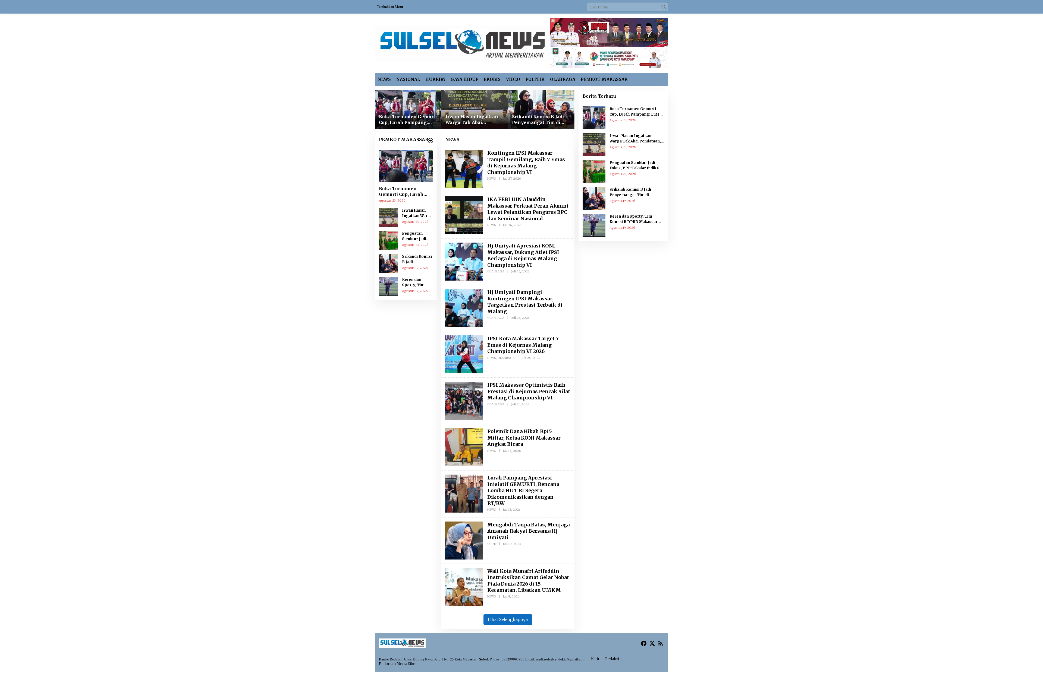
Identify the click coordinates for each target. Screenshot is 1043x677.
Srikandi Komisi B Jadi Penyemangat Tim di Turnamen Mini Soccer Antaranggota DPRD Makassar (539, 119)
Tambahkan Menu (390, 6)
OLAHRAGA (495, 271)
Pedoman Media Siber (398, 664)
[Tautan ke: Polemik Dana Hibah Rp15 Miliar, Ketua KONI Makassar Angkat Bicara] (464, 446)
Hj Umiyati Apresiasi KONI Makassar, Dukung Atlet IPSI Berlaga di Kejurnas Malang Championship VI (523, 255)
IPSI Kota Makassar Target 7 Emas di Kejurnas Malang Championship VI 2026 (523, 344)
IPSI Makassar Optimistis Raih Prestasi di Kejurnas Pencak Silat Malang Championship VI (528, 391)
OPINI (491, 544)
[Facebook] (643, 643)
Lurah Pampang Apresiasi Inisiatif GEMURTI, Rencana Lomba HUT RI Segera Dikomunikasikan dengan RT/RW (523, 490)
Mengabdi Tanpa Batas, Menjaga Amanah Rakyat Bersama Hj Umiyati (528, 531)
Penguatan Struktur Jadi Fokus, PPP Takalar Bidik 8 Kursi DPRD (416, 236)
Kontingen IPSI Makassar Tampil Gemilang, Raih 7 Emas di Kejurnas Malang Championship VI (526, 162)
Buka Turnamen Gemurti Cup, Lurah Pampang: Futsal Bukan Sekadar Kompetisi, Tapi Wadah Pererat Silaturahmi (408, 119)
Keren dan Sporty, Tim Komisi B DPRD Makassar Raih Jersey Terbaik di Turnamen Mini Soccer (416, 282)
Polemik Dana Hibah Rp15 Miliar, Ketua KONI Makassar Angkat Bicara (524, 437)
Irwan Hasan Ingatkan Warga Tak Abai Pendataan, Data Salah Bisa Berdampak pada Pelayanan (471, 119)
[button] (663, 6)
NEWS (491, 178)
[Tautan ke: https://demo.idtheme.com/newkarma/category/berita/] (430, 140)
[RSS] (660, 643)
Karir (595, 659)
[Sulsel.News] (462, 42)
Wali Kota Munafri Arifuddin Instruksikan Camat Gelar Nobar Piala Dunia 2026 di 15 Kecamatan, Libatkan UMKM (528, 580)
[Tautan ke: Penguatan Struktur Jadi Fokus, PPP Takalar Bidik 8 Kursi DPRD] (388, 239)
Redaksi (612, 659)
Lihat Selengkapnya (508, 619)
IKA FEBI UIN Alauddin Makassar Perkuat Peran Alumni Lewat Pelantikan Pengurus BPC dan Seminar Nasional (527, 208)
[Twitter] (652, 643)
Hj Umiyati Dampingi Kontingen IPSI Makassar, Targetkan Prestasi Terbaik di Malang (525, 301)
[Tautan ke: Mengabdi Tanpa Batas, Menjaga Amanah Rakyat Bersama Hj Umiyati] (464, 539)
